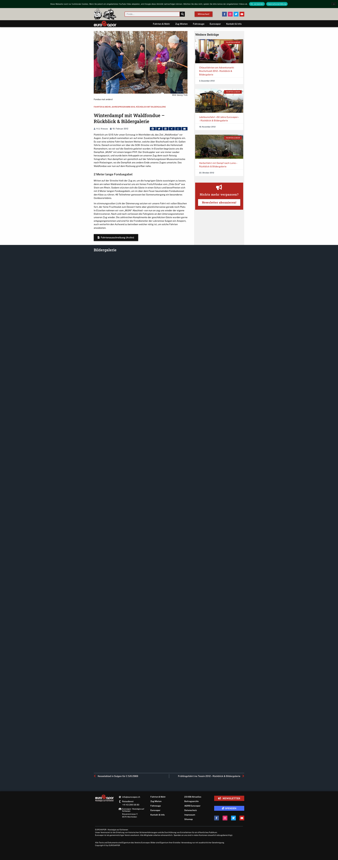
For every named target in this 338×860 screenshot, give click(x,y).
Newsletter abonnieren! (219, 202)
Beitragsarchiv (191, 801)
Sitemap (188, 819)
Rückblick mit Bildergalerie (151, 107)
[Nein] (334, 4)
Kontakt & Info (234, 23)
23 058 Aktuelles (192, 797)
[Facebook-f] (224, 14)
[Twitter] (236, 14)
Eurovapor (215, 23)
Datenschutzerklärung (276, 4)
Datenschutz (190, 810)
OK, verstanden (257, 4)
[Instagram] (230, 14)
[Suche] (182, 14)
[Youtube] (242, 14)
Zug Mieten (181, 23)
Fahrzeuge (198, 23)
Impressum (189, 815)
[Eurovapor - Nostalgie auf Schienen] (120, 809)
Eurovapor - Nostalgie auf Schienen (133, 810)
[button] (153, 128)
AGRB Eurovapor (192, 806)
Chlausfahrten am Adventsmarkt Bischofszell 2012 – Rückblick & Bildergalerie (216, 71)
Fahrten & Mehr (161, 23)
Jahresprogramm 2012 (123, 107)
